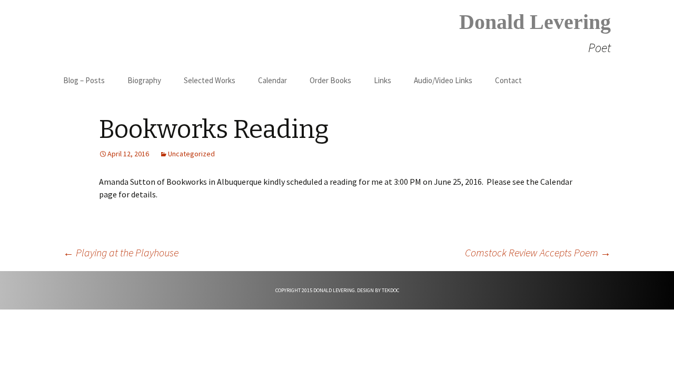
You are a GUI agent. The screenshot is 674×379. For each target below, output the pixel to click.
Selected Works (209, 80)
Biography (144, 80)
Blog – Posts (84, 80)
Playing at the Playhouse (121, 252)
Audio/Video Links (443, 80)
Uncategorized (191, 153)
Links (382, 80)
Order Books (330, 80)
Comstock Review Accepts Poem (538, 252)
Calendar (272, 80)
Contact (508, 80)
